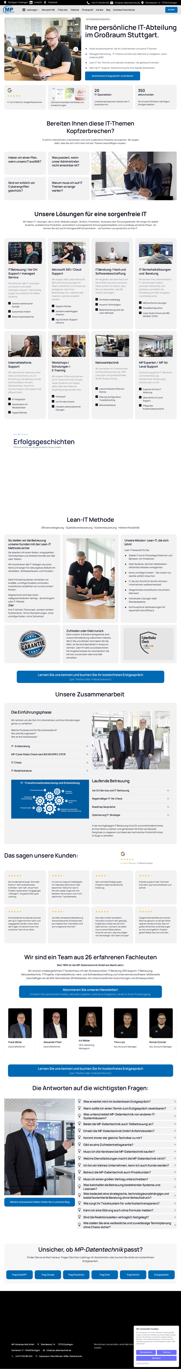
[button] (75, 49)
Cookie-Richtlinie (142, 1363)
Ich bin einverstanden (49, 1326)
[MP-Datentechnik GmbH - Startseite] (9, 10)
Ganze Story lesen (26, 497)
